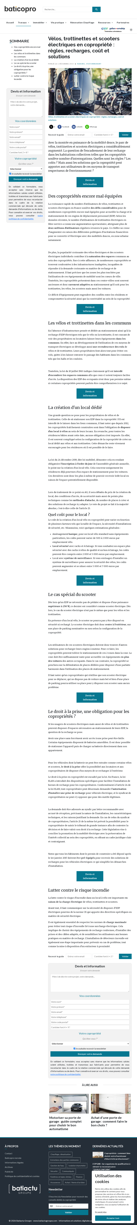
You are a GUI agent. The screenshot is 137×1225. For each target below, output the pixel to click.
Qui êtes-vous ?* (25, 163)
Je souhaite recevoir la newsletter (27, 173)
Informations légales (14, 1162)
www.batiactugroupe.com (45, 1220)
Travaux (22, 22)
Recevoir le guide (56, 134)
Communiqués (68, 1171)
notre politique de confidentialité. (65, 1074)
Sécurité (54, 1171)
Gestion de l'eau (57, 1165)
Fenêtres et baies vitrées (60, 1177)
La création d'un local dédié (26, 59)
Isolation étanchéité (76, 1165)
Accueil (10, 22)
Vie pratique (57, 22)
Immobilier (39, 22)
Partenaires (123, 22)
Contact (8, 1153)
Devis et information (90, 182)
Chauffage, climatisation (60, 1154)
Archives (9, 1167)
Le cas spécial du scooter (25, 63)
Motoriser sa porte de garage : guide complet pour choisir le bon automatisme (65, 1123)
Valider (125, 134)
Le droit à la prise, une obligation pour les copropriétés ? (23, 69)
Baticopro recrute (13, 1158)
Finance (79, 1177)
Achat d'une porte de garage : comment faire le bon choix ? (109, 1121)
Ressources (104, 22)
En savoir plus (100, 1212)
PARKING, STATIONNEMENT (89, 64)
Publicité (9, 1171)
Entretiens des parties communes (64, 1160)
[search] (96, 9)
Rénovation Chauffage (82, 22)
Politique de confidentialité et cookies (22, 1176)
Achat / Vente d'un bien (75, 1182)
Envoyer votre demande (26, 179)
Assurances (55, 1182)
